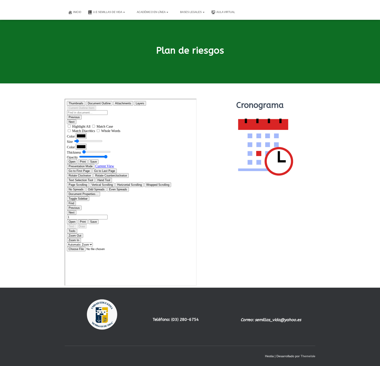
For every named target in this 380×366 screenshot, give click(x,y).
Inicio (77, 12)
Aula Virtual (225, 12)
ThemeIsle (308, 356)
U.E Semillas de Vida (108, 12)
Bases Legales (191, 12)
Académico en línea (151, 12)
